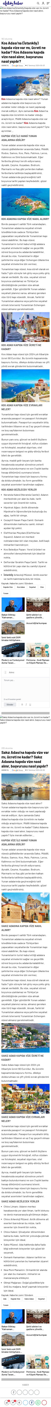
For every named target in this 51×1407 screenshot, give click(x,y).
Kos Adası (21, 587)
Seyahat (32, 587)
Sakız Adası (29, 1299)
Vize (42, 587)
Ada (4, 1299)
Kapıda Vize (8, 587)
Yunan (5, 593)
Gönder (10, 704)
